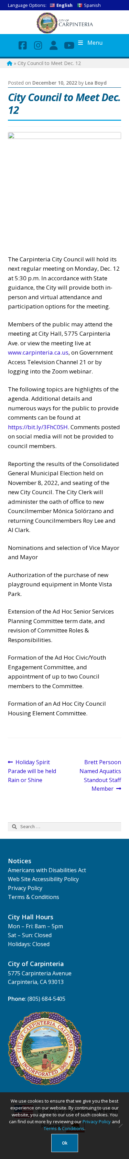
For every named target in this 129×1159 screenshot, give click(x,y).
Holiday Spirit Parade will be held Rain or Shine (32, 771)
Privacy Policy (25, 888)
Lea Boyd (96, 82)
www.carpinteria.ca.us (38, 352)
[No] (120, 1125)
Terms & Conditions (33, 897)
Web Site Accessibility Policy (43, 879)
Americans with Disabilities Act (47, 870)
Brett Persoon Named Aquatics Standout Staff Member (100, 775)
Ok (64, 1143)
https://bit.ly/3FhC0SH (38, 427)
